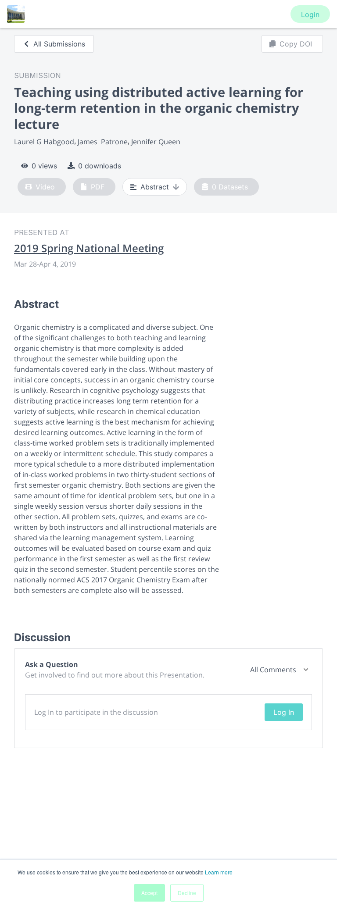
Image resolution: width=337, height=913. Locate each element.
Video (45, 186)
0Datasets (230, 186)
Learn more (219, 872)
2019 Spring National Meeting (89, 248)
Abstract (154, 186)
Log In (283, 712)
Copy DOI (296, 43)
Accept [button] (149, 892)
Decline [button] (187, 892)
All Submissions (59, 43)
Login (310, 14)
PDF (97, 186)
